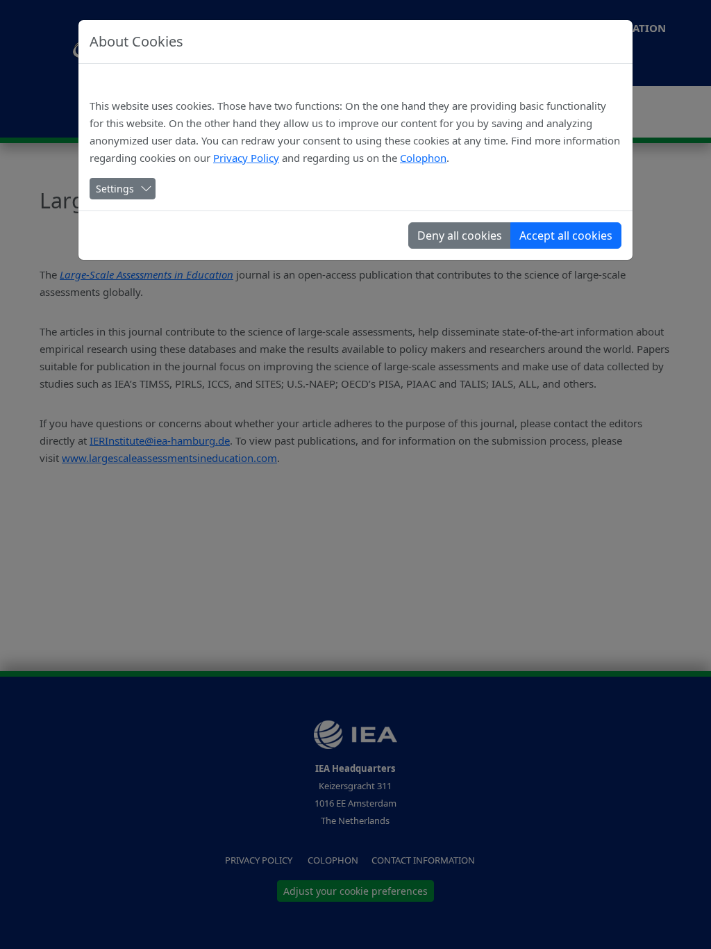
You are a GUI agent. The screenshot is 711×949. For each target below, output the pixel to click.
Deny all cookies (459, 235)
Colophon (423, 158)
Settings (115, 188)
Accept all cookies (565, 235)
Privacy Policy (246, 158)
